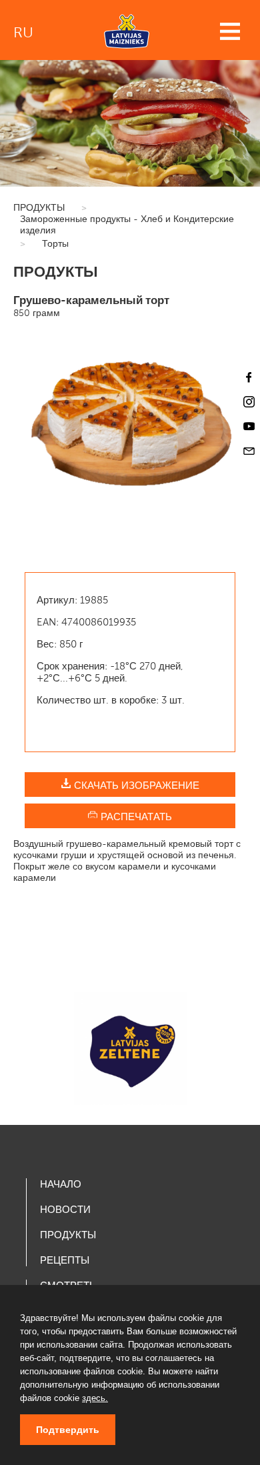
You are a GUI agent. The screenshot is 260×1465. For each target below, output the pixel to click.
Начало (60, 1184)
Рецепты (64, 1260)
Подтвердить (67, 1429)
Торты (55, 243)
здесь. (95, 1398)
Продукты (68, 1235)
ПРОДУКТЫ (39, 207)
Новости (65, 1210)
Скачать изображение (135, 786)
